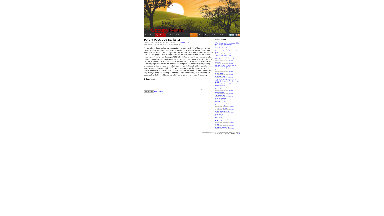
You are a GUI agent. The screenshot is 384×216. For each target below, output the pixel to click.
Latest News (149, 35)
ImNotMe (231, 83)
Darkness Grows (220, 85)
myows (183, 42)
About (186, 35)
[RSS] (238, 35)
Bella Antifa (218, 117)
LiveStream (223, 35)
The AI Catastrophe (220, 105)
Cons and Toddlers (220, 98)
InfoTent (170, 35)
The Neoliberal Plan (221, 108)
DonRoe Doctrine (220, 76)
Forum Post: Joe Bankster (162, 39)
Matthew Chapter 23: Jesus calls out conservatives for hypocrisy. (225, 66)
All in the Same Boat (221, 47)
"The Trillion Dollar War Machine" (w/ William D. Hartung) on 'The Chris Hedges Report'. (227, 81)
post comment (149, 91)
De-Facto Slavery (220, 121)
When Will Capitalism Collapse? (224, 59)
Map (206, 35)
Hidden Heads (219, 73)
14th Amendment (220, 95)
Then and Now (219, 89)
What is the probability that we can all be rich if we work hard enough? (227, 43)
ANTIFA (217, 124)
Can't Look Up (219, 114)
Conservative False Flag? (222, 127)
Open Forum (160, 35)
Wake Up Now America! (222, 111)
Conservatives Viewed (221, 70)
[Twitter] (230, 35)
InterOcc (213, 35)
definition (217, 62)
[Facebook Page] (235, 35)
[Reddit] (233, 35)
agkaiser (231, 45)
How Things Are (219, 92)
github (238, 133)
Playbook (179, 35)
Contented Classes (220, 101)
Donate (193, 35)
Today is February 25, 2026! (223, 55)
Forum (167, 30)
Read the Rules (158, 91)
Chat (200, 35)
